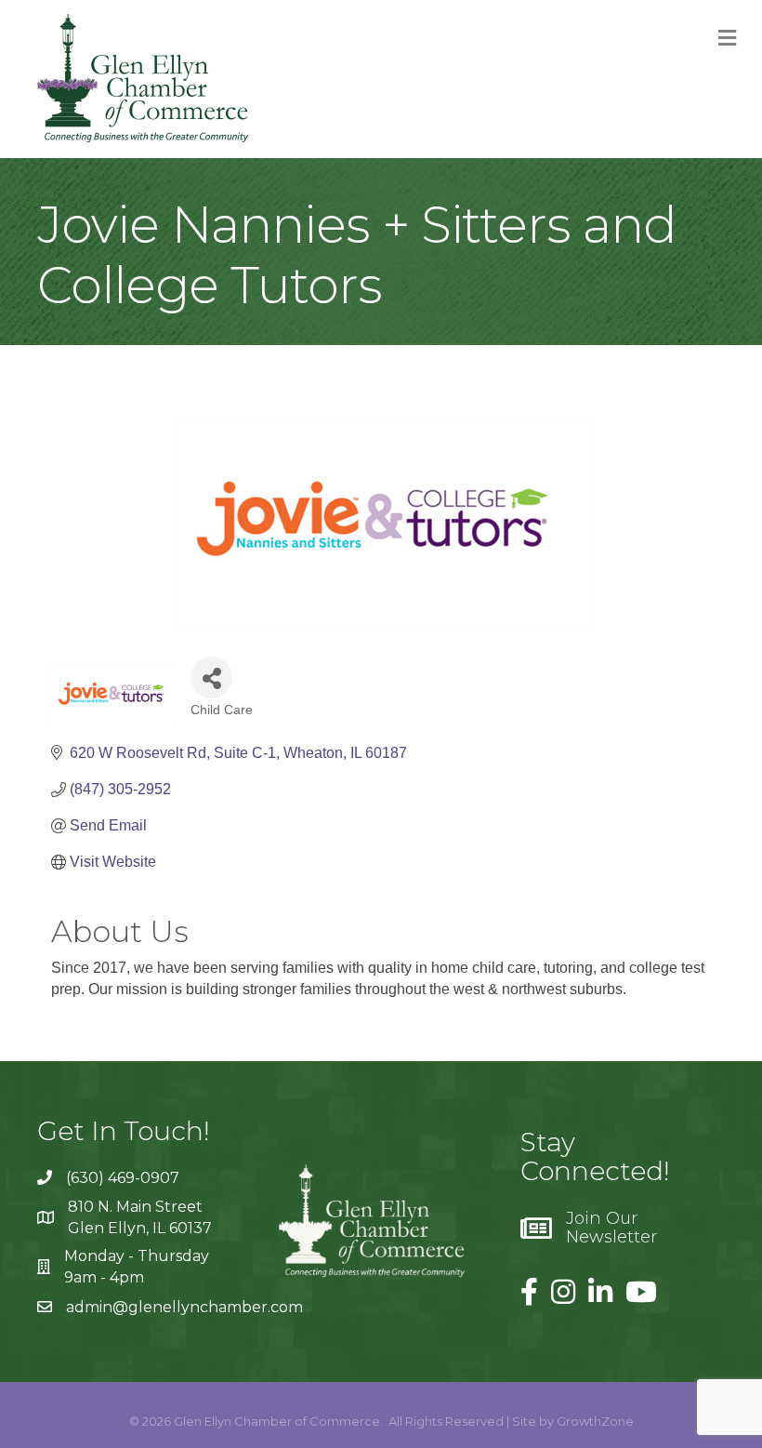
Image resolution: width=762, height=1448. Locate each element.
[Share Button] (211, 677)
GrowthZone (595, 1421)
